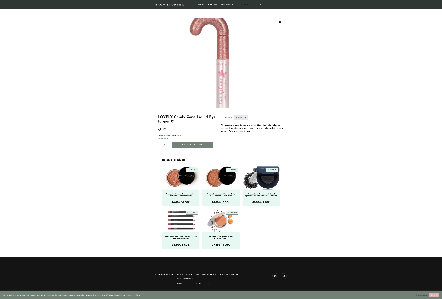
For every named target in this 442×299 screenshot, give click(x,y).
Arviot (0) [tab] (241, 118)
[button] (280, 22)
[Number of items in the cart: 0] (268, 4)
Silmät (179, 135)
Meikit (174, 135)
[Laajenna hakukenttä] (261, 4)
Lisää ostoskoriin (192, 145)
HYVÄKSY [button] (434, 295)
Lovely (168, 135)
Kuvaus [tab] (228, 118)
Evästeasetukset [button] (422, 295)
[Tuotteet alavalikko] (217, 4)
